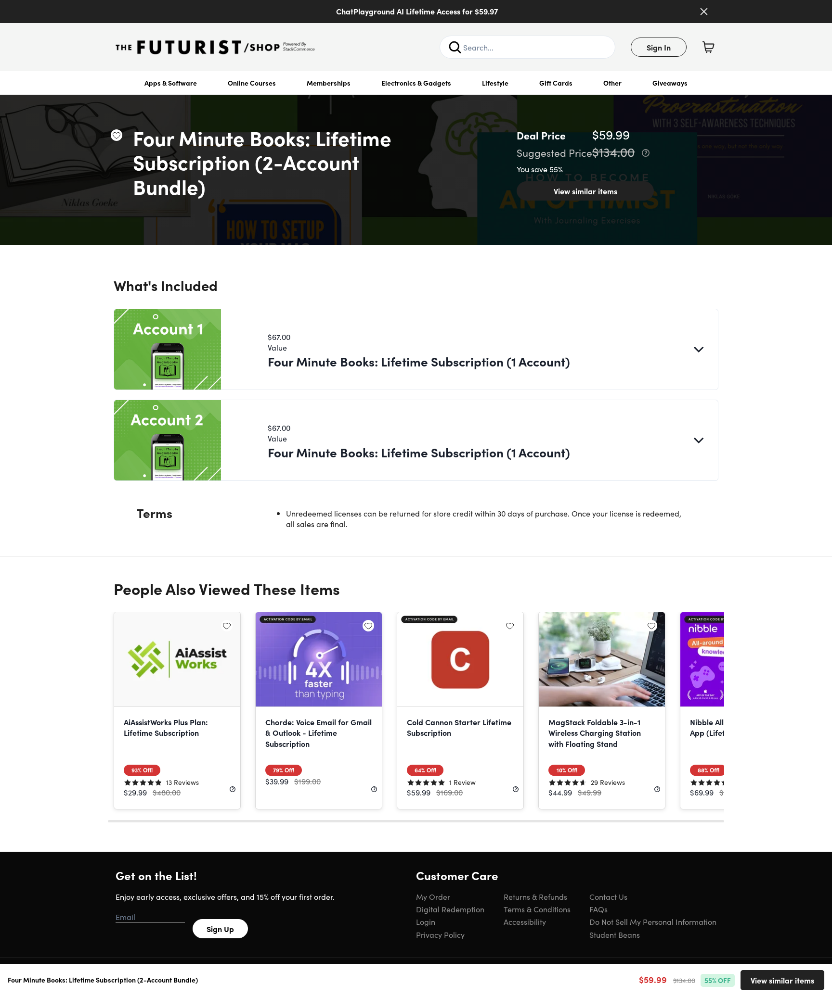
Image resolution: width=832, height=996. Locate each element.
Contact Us (608, 896)
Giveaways (670, 83)
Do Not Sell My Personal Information (652, 921)
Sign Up (220, 928)
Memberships (329, 83)
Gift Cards (555, 83)
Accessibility (525, 921)
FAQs (598, 909)
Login (425, 921)
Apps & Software (170, 83)
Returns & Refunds (535, 896)
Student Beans (614, 934)
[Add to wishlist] (116, 135)
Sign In (659, 47)
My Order (433, 896)
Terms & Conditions (537, 909)
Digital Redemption (450, 909)
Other (612, 83)
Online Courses (252, 83)
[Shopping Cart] (708, 47)
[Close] (703, 11)
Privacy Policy (440, 934)
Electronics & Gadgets (416, 83)
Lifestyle (495, 83)
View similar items (585, 191)
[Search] (455, 47)
